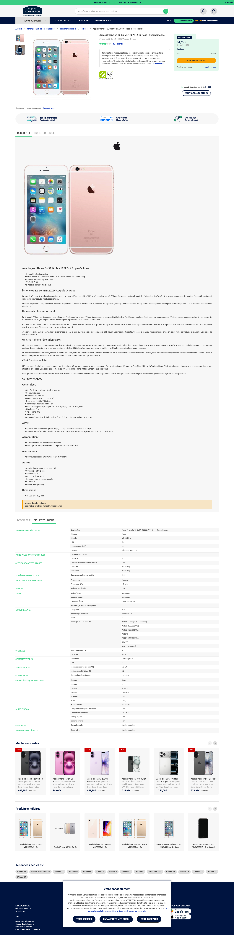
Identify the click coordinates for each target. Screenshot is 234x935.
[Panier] (213, 11)
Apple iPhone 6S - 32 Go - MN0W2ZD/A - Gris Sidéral (203, 845)
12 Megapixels (127, 659)
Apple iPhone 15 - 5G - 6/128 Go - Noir (134, 780)
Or (122, 684)
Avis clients (20, 911)
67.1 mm (125, 688)
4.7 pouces (126, 593)
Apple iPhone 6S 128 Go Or (65, 847)
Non (123, 558)
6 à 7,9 (124, 667)
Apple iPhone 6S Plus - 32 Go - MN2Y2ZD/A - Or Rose (168, 845)
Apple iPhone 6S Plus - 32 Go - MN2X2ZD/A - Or (134, 845)
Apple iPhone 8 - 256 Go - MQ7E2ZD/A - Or (100, 845)
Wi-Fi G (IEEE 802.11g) (130, 626)
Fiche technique (44, 133)
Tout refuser (84, 919)
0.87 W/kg (126, 567)
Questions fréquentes (24, 921)
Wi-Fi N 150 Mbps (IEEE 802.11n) (134, 622)
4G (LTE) (125, 642)
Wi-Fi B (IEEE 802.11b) (130, 630)
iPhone (85, 29)
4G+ (123, 610)
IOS (123, 575)
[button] (20, 50)
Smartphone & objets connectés (41, 29)
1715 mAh (125, 713)
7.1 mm (124, 696)
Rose (124, 680)
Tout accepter (149, 919)
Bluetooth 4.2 (127, 614)
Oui (123, 542)
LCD (123, 605)
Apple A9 (125, 580)
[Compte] (203, 11)
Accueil (18, 29)
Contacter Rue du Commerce (27, 929)
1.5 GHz (125, 584)
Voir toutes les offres (196, 93)
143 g (124, 700)
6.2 (123, 671)
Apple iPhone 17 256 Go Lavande (97, 780)
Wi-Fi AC (125, 634)
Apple (124, 534)
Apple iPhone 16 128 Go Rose (63, 780)
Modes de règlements (24, 924)
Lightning (125, 675)
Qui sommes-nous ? (23, 908)
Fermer (230, 3)
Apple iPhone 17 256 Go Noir (203, 779)
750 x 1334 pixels (128, 601)
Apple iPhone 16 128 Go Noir (30, 779)
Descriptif (23, 520)
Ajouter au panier (196, 61)
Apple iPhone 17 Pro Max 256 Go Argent (167, 780)
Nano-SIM (125, 704)
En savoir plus (48, 108)
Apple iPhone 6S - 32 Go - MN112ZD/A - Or (31, 845)
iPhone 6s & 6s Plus (129, 550)
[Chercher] (165, 11)
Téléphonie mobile (68, 29)
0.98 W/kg (126, 571)
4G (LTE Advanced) (129, 646)
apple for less (210, 67)
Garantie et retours (23, 927)
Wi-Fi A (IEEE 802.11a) (130, 638)
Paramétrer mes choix (116, 919)
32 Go (124, 654)
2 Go (123, 588)
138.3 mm (125, 692)
